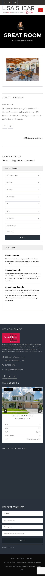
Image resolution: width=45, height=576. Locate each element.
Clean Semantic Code (14, 287)
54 (39, 435)
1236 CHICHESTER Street (23, 416)
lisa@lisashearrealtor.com (14, 370)
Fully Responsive (12, 256)
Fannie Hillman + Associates (11, 352)
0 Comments (29, 40)
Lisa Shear (17, 40)
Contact (29, 558)
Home (13, 558)
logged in (16, 160)
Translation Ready (13, 270)
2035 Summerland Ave (33, 138)
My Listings (20, 558)
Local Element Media (28, 566)
